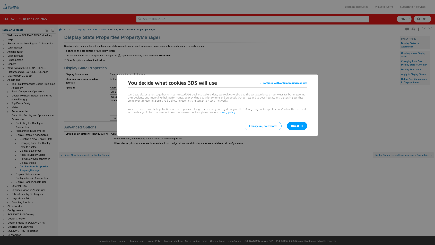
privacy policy (227, 112)
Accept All (297, 126)
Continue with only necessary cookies (285, 83)
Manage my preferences (263, 126)
